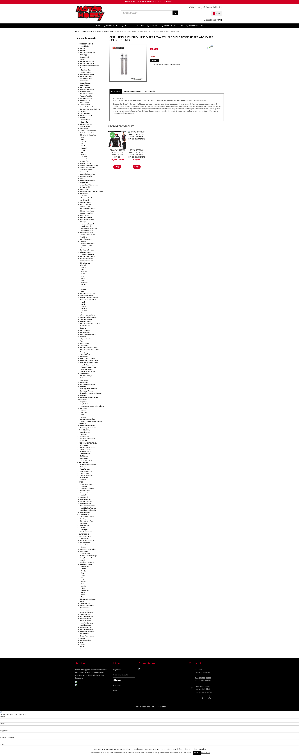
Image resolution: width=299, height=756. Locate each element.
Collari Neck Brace (86, 471)
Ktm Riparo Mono (87, 369)
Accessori (83, 196)
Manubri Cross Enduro (87, 211)
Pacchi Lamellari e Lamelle (89, 297)
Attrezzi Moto (85, 120)
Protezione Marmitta (87, 180)
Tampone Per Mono (87, 198)
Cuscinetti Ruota (85, 202)
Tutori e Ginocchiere (87, 475)
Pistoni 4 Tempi (85, 321)
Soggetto (4, 730)
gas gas (83, 284)
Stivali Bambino (85, 603)
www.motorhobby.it (203, 689)
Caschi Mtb (83, 441)
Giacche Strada (85, 454)
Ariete (83, 595)
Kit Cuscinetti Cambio (87, 256)
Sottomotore (84, 378)
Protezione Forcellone (87, 425)
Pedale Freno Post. (86, 232)
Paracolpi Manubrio (87, 219)
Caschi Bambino (85, 499)
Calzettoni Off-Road (87, 540)
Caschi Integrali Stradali (88, 510)
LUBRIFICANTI (84, 514)
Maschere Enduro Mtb (87, 438)
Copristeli (83, 402)
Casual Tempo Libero (87, 636)
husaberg (84, 289)
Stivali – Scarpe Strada (87, 447)
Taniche (83, 111)
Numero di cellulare (7, 737)
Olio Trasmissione (86, 532)
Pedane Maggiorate (87, 61)
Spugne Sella (84, 128)
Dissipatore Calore (86, 78)
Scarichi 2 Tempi (86, 245)
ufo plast (84, 412)
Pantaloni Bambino (86, 616)
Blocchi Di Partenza (86, 124)
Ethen (83, 588)
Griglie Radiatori (85, 404)
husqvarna (84, 282)
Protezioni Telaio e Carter (89, 360)
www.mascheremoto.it (204, 692)
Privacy (115, 690)
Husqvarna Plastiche (87, 89)
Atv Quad (83, 395)
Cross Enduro (84, 538)
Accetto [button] (196, 753)
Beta (82, 139)
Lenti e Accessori (86, 564)
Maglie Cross (84, 633)
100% (83, 592)
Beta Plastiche (85, 87)
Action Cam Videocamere (89, 185)
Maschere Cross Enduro (88, 599)
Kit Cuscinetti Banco (87, 250)
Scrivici (154, 60)
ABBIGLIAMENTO (88, 31)
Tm (82, 152)
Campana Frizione (86, 258)
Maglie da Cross (85, 542)
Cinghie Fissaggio (86, 115)
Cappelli (83, 649)
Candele (83, 336)
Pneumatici (84, 193)
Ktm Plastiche (85, 85)
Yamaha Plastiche (86, 96)
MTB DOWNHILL (84, 430)
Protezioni (83, 434)
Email (2, 724)
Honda (83, 150)
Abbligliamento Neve (87, 558)
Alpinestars (85, 566)
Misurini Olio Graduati (87, 174)
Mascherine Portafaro (87, 419)
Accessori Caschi (86, 501)
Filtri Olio (83, 265)
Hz (82, 577)
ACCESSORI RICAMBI (86, 44)
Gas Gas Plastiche (86, 98)
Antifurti (83, 178)
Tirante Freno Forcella (87, 235)
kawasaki (84, 271)
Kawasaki (84, 148)
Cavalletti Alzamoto (87, 107)
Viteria (82, 117)
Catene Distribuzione (87, 293)
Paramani (83, 408)
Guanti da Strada (85, 449)
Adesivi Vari (84, 161)
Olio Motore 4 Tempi (87, 521)
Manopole (83, 222)
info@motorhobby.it (203, 686)
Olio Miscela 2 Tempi (87, 516)
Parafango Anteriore (87, 391)
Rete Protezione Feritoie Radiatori (92, 406)
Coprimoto (84, 182)
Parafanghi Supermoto (88, 428)
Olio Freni (83, 527)
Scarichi (83, 241)
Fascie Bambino (85, 621)
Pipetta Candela (86, 339)
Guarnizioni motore (87, 261)
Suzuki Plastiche (85, 83)
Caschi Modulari (85, 503)
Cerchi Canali (84, 200)
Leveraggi (83, 55)
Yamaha (83, 154)
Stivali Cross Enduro (87, 605)
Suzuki (83, 146)
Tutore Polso (84, 473)
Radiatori (83, 68)
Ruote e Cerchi (85, 187)
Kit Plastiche (84, 81)
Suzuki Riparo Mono (88, 371)
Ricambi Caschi (85, 490)
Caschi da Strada (85, 493)
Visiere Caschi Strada (87, 506)
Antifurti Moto (85, 104)
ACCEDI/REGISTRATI (213, 20)
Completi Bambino (86, 623)
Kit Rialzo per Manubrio (88, 209)
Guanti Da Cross (85, 545)
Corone (82, 59)
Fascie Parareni (85, 469)
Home (77, 31)
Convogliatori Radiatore (88, 388)
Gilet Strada (84, 456)
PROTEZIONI (83, 462)
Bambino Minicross (86, 612)
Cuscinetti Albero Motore (89, 317)
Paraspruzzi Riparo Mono (89, 362)
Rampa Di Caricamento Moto (90, 109)
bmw (82, 269)
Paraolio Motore (86, 239)
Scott (83, 584)
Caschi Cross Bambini (87, 488)
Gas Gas (83, 141)
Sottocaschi (84, 497)
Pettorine (83, 467)
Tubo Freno (84, 345)
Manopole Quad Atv (88, 224)
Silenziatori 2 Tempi (87, 243)
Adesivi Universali (86, 159)
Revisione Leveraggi (87, 74)
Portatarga (84, 356)
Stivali (99, 31)
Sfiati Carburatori (86, 319)
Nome (2, 717)
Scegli (117, 167)
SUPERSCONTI (84, 534)
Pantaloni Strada (85, 451)
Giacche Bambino (86, 627)
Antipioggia (84, 458)
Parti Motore (84, 237)
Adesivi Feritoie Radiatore (89, 165)
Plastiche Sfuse (85, 354)
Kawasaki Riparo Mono (89, 367)
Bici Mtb (83, 386)
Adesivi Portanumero (87, 167)
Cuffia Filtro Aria (86, 76)
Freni (81, 341)
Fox (82, 597)
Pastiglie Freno (85, 352)
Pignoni (82, 50)
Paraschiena (84, 477)
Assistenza (117, 685)
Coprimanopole (86, 226)
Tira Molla (84, 122)
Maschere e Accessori (87, 562)
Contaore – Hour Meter (88, 334)
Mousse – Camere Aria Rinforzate (91, 191)
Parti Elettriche (85, 326)
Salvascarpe (84, 445)
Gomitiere (83, 480)
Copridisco (84, 380)
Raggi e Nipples (85, 204)
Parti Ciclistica (84, 46)
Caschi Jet (83, 495)
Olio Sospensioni (85, 519)
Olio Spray (83, 523)
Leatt (82, 579)
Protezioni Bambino (87, 631)
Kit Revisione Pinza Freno (89, 347)
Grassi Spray (84, 529)
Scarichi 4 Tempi (86, 248)
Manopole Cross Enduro (89, 228)
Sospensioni (84, 57)
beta (82, 280)
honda (83, 278)
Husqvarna (84, 156)
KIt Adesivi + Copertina (88, 135)
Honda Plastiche (85, 91)
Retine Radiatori (86, 72)
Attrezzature (84, 102)
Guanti (82, 560)
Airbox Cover (84, 373)
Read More (205, 753)
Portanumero (84, 382)
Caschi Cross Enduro (87, 484)
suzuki (83, 276)
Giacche (83, 547)
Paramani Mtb (84, 436)
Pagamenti (117, 670)
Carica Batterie (85, 330)
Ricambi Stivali (108, 31)
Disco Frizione (85, 263)
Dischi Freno (84, 343)
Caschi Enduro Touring (88, 508)
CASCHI (81, 482)
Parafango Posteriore (87, 384)
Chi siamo (117, 680)
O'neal (83, 575)
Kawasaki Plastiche (86, 94)
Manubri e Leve (85, 206)
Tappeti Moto (85, 113)
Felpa (82, 642)
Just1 (83, 573)
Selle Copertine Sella (87, 133)
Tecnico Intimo (85, 553)
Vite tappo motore (86, 295)
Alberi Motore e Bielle (87, 315)
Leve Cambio (84, 215)
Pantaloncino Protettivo (88, 464)
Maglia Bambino (85, 640)
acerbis (83, 417)
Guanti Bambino (85, 618)
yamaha (83, 287)
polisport (84, 410)
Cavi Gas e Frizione (86, 170)
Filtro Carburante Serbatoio (89, 65)
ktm (82, 291)
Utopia (83, 586)
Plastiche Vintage (86, 376)
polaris (83, 267)
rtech (82, 415)
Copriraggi (84, 189)
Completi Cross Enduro (88, 549)
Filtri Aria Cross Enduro (88, 300)
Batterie (83, 328)
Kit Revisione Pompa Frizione (90, 323)
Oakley (83, 568)
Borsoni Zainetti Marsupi (88, 556)
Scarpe (82, 638)
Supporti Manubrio (86, 213)
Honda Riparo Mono (88, 365)
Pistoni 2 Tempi (85, 252)
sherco (83, 274)
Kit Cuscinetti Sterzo (87, 63)
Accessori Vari (84, 172)
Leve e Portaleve (86, 217)
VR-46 (82, 647)
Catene (82, 48)
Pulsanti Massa (85, 332)
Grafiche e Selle (85, 126)
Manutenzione (84, 525)
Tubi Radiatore (86, 70)
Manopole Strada (87, 230)
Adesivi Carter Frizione (88, 130)
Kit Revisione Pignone (87, 52)
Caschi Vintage (85, 512)
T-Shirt (82, 644)
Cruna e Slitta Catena (87, 358)
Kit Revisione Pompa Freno (89, 350)
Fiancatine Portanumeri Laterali (90, 393)
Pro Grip (84, 571)
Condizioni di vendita (120, 675)
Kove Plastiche (85, 100)
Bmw (82, 144)
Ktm (82, 137)
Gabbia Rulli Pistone (87, 254)
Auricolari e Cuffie (86, 176)
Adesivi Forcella (85, 163)
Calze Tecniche (85, 610)
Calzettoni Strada (86, 460)
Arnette (83, 582)
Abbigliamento (85, 432)
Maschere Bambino (86, 629)
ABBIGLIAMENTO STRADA (88, 443)
